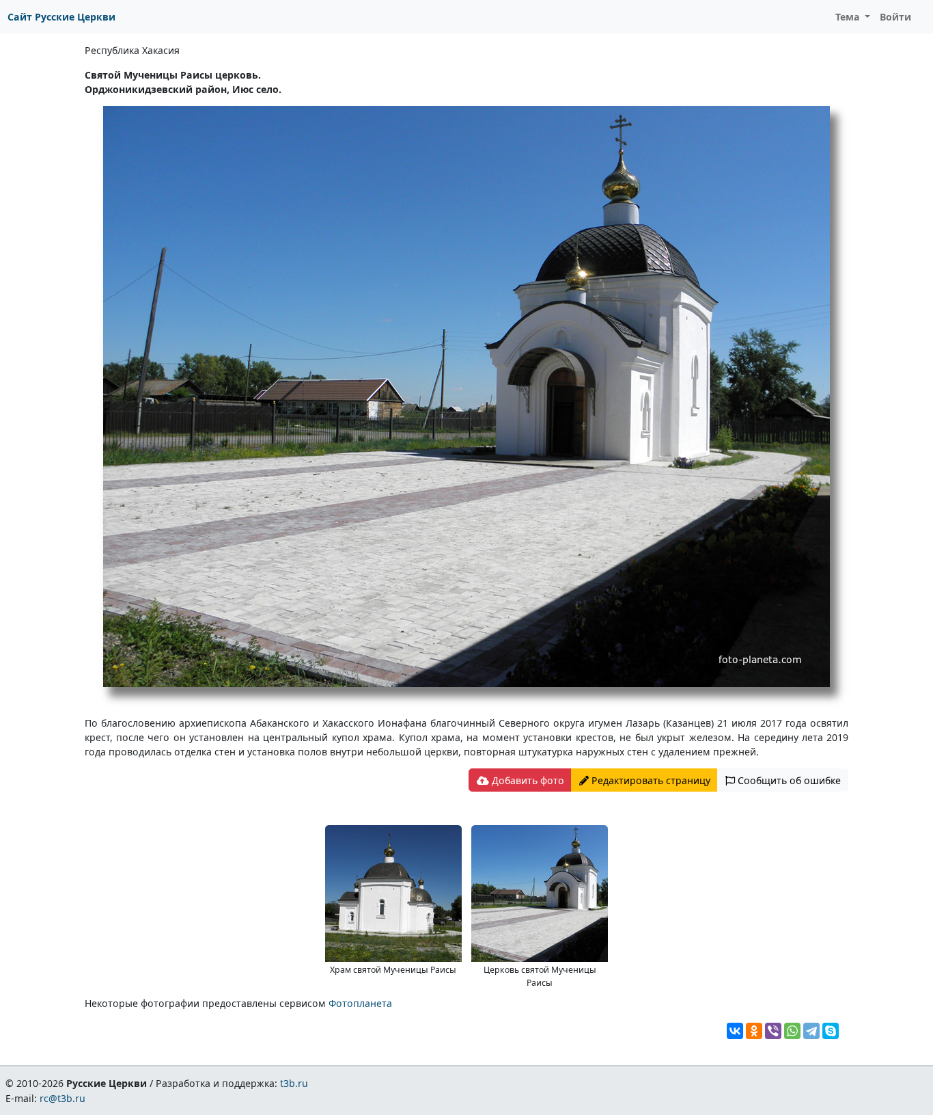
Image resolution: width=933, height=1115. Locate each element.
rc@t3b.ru (62, 1098)
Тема (849, 16)
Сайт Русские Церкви (61, 16)
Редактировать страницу (649, 780)
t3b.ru (294, 1083)
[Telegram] (811, 1031)
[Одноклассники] (754, 1031)
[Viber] (773, 1031)
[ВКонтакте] (735, 1031)
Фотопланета (360, 1003)
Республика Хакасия (132, 50)
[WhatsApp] (792, 1031)
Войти (895, 16)
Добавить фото (526, 780)
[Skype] (830, 1031)
